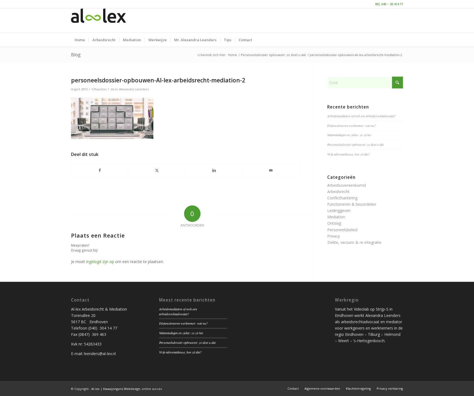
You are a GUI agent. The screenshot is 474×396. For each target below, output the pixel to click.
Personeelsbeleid (342, 229)
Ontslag (334, 223)
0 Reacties (99, 89)
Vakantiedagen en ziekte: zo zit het (349, 135)
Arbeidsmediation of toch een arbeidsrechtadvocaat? (361, 116)
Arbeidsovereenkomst (346, 185)
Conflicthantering (342, 197)
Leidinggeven (339, 210)
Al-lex (95, 389)
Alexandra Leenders (134, 89)
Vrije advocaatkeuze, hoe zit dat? (348, 154)
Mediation (336, 216)
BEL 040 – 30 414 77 (389, 4)
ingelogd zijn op (100, 261)
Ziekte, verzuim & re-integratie (354, 242)
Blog (76, 55)
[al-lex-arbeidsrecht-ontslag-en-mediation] (98, 21)
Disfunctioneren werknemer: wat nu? (351, 125)
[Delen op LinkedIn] (214, 170)
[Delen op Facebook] (99, 170)
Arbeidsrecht (338, 191)
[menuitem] (80, 40)
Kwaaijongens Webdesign (121, 389)
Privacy (333, 236)
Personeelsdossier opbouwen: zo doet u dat (355, 144)
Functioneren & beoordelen (351, 204)
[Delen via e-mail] (270, 170)
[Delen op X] (157, 170)
